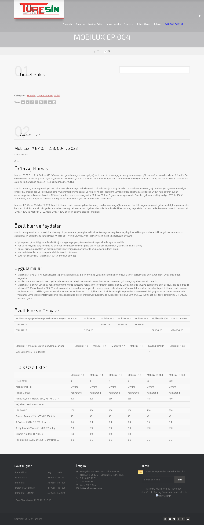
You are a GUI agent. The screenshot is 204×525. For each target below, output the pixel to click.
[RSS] (165, 519)
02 (109, 51)
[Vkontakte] (54, 102)
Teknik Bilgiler (143, 24)
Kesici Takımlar (113, 24)
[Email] (23, 102)
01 (98, 51)
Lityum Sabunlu (45, 95)
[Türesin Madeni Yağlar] (39, 9)
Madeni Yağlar (95, 24)
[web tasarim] (163, 495)
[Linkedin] (50, 102)
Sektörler (129, 24)
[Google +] (36, 102)
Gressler (31, 95)
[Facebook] (32, 102)
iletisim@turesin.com (91, 488)
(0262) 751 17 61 (175, 24)
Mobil (57, 95)
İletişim (157, 24)
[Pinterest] (41, 102)
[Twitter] (27, 102)
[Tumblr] (45, 102)
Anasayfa (68, 24)
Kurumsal (80, 24)
